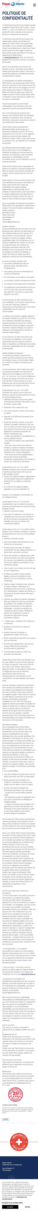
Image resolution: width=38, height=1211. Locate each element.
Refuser (27, 1207)
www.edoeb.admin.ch (28, 974)
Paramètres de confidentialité (12, 1203)
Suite (5, 1119)
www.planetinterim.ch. (12, 58)
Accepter (10, 1207)
